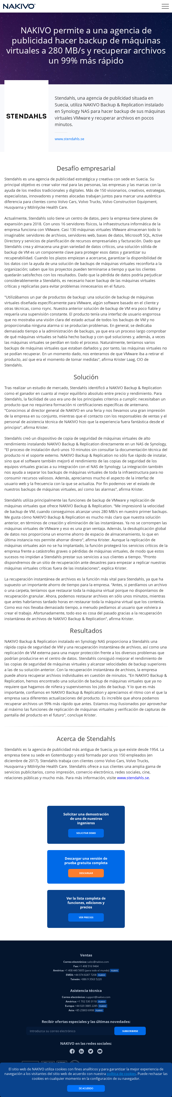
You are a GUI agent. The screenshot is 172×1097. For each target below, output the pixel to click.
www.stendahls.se (69, 138)
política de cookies (121, 1073)
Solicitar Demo (86, 833)
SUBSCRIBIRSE (130, 1031)
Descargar (86, 873)
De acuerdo (86, 1088)
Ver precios (86, 917)
